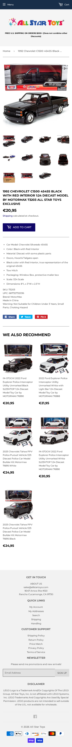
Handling (36, 623)
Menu (10, 4)
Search (36, 615)
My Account (36, 607)
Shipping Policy (36, 635)
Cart (66, 4)
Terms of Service (36, 652)
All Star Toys (37, 726)
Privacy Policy (36, 648)
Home (6, 50)
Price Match (36, 644)
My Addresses (36, 611)
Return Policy (36, 639)
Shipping (8, 215)
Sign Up (62, 673)
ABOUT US (36, 583)
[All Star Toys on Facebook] (35, 717)
